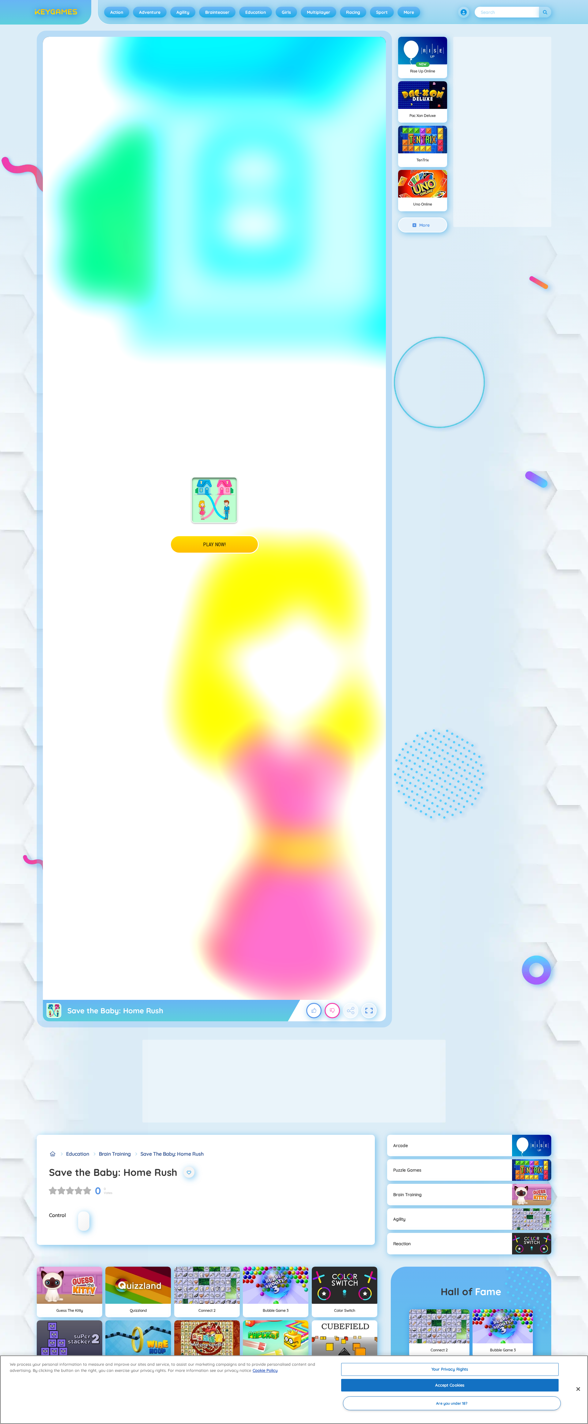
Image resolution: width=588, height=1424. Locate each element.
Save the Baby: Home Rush (172, 1154)
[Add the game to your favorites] (188, 1172)
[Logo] (56, 12)
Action (116, 12)
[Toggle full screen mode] (369, 1010)
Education (255, 12)
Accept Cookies (449, 1385)
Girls (286, 12)
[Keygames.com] (52, 1153)
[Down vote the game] (332, 1010)
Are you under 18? (451, 1403)
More (409, 12)
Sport (382, 12)
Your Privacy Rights (450, 1369)
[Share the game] (350, 1010)
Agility (182, 12)
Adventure (149, 12)
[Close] (578, 1389)
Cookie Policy (265, 1370)
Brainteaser (217, 12)
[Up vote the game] (314, 1010)
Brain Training (115, 1154)
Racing (353, 12)
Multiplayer (318, 12)
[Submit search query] (545, 12)
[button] (463, 12)
